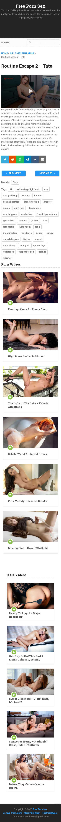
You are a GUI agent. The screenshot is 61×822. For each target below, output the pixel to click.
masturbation (10, 233)
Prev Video (14, 173)
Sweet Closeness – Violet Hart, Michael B (29, 700)
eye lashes (26, 214)
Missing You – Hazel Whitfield (28, 548)
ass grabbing (10, 195)
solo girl (24, 245)
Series (26, 239)
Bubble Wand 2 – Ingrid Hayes (27, 454)
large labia (8, 227)
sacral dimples (11, 239)
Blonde (37, 195)
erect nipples (10, 214)
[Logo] (8, 78)
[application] (30, 91)
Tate (15, 182)
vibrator (7, 258)
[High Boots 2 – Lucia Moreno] (30, 334)
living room (25, 227)
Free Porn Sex (31, 6)
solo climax (9, 245)
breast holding (31, 202)
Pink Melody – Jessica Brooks (27, 501)
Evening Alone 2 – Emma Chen (27, 309)
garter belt (8, 220)
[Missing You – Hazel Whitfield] (30, 526)
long (37, 227)
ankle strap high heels (28, 189)
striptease (8, 252)
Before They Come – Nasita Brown (26, 786)
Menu (7, 42)
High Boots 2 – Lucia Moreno (26, 356)
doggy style (34, 208)
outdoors (27, 233)
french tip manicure (47, 214)
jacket (35, 220)
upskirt (42, 252)
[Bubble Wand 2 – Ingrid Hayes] (30, 432)
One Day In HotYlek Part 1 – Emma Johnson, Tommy (27, 657)
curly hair (19, 208)
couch (6, 208)
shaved (38, 239)
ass (46, 189)
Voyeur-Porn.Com (12, 813)
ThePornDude (49, 813)
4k (11, 189)
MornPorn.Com (32, 813)
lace (45, 220)
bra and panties (11, 202)
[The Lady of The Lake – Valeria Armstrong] (30, 381)
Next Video (46, 173)
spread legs (39, 245)
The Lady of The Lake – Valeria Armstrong (28, 405)
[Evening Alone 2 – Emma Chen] (30, 287)
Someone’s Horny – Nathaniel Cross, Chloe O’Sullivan (28, 743)
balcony (25, 195)
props (39, 233)
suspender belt (26, 252)
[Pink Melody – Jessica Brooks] (30, 479)
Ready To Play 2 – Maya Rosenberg (25, 615)
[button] (30, 91)
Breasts (47, 202)
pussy (50, 233)
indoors (23, 220)
